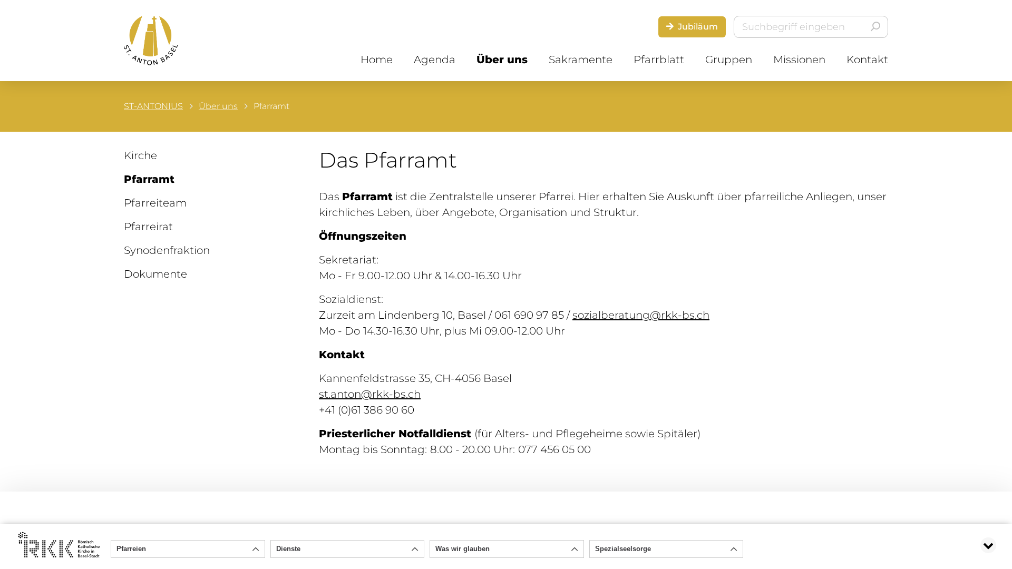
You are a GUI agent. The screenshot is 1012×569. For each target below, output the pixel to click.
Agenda (434, 59)
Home (377, 59)
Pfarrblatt (659, 59)
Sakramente (580, 59)
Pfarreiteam (155, 203)
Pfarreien (131, 549)
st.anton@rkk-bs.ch (370, 394)
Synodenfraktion (167, 250)
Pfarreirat (148, 226)
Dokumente (155, 274)
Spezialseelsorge (623, 549)
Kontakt (867, 59)
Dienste (288, 549)
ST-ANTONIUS (153, 106)
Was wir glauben (462, 549)
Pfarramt (149, 179)
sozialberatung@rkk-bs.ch (640, 315)
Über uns (502, 59)
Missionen (799, 59)
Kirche (140, 155)
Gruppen (728, 59)
